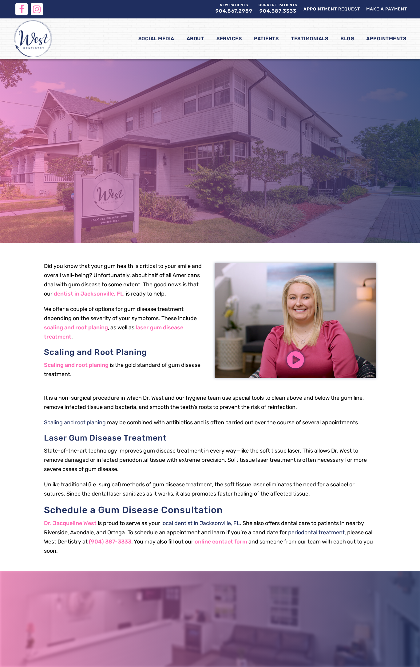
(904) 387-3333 (110, 541)
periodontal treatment (316, 532)
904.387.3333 (278, 8)
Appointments (386, 38)
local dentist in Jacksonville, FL (200, 523)
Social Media (156, 38)
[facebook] (21, 9)
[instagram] (37, 9)
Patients (266, 38)
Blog (347, 38)
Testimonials (309, 38)
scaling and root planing (76, 327)
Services (229, 38)
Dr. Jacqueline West (70, 523)
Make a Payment (386, 9)
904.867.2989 (234, 8)
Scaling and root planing (76, 365)
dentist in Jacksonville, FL (88, 293)
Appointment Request (331, 9)
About (195, 38)
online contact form (221, 541)
